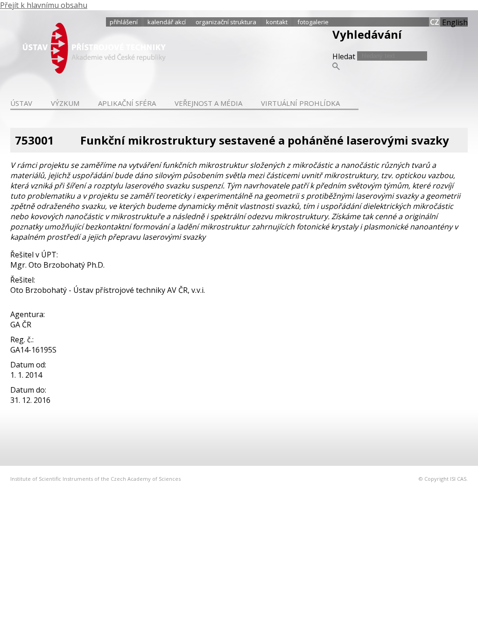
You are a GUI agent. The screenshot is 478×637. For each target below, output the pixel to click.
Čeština (434, 22)
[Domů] (94, 71)
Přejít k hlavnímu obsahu (43, 5)
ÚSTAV (21, 103)
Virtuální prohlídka (300, 103)
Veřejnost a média (208, 103)
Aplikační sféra (127, 103)
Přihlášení (124, 22)
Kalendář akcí (167, 22)
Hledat (344, 56)
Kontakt (277, 22)
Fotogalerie (313, 22)
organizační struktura (226, 22)
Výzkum (65, 103)
